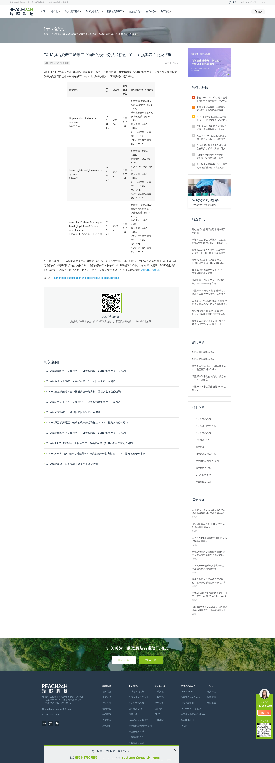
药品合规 (200, 447)
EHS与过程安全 (203, 474)
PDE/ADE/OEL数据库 (191, 708)
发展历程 (106, 703)
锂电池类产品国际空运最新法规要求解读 (209, 231)
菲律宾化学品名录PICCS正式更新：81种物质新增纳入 (209, 525)
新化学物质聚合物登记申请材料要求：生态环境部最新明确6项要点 (209, 553)
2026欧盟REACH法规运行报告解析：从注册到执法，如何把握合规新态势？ (211, 128)
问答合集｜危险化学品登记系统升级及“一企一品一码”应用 (209, 282)
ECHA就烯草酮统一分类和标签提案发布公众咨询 (72, 412)
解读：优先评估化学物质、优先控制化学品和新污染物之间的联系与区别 (209, 241)
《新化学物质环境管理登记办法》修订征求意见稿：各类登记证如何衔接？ (211, 156)
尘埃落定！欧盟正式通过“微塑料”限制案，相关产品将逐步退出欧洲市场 (209, 302)
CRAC (157, 714)
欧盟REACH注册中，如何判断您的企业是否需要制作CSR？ (209, 368)
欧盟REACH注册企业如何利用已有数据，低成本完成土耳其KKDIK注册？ (211, 147)
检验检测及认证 (203, 481)
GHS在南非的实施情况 (203, 352)
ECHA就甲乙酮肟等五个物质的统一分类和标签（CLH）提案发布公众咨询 (86, 422)
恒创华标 (211, 703)
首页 (43, 11)
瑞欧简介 (106, 691)
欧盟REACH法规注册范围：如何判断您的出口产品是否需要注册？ (209, 322)
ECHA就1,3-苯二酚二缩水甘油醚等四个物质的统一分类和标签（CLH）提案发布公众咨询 (95, 453)
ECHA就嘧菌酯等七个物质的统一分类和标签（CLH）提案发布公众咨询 (85, 432)
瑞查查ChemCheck (190, 697)
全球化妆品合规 (203, 433)
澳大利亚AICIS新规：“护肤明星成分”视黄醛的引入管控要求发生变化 (212, 166)
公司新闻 (106, 714)
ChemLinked (187, 691)
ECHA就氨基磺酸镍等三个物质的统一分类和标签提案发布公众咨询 (83, 391)
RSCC (184, 726)
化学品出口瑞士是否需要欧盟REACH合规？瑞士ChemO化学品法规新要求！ (209, 262)
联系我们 (106, 726)
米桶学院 (159, 720)
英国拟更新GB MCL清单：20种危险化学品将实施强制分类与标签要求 (209, 608)
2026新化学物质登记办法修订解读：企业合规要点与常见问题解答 (211, 118)
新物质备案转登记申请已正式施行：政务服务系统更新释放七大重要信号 (209, 581)
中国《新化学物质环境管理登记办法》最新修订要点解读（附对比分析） (211, 109)
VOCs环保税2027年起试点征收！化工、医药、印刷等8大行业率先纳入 (209, 595)
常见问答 (159, 703)
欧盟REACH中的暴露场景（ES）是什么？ (209, 388)
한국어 (262, 2)
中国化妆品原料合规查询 (193, 714)
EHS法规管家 (187, 703)
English (243, 2)
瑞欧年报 (106, 708)
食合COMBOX (188, 720)
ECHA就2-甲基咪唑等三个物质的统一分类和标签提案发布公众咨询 (83, 401)
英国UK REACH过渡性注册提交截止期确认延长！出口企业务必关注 (212, 137)
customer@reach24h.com (141, 758)
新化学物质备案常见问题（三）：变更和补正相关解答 (209, 272)
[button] (226, 74)
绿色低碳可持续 (203, 468)
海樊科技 (211, 691)
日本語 (253, 2)
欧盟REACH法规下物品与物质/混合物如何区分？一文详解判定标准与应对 (209, 292)
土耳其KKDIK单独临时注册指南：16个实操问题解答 (209, 539)
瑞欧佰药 (211, 697)
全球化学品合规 (203, 419)
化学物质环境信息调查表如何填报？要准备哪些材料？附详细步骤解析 (209, 313)
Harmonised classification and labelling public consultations (86, 277)
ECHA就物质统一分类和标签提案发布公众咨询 (71, 463)
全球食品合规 (202, 440)
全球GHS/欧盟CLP (150, 269)
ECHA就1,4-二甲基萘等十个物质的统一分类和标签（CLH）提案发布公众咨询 (89, 443)
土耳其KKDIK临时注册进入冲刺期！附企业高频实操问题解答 (209, 567)
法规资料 (159, 697)
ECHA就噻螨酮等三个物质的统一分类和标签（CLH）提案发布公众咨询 (85, 370)
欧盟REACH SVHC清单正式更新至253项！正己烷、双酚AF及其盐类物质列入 (209, 252)
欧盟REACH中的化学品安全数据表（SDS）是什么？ (209, 378)
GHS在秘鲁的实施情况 (203, 359)
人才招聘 (106, 720)
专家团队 (106, 697)
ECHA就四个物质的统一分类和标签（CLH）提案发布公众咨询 (80, 381)
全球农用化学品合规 (206, 426)
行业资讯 (55, 34)
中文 (234, 2)
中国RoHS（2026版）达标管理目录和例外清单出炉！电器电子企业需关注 (212, 99)
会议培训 (159, 708)
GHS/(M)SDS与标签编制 (57, 63)
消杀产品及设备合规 (206, 454)
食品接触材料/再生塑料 (207, 461)
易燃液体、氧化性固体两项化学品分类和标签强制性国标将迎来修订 (209, 512)
